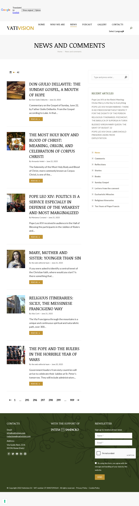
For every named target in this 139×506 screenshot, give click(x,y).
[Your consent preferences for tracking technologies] (4, 501)
